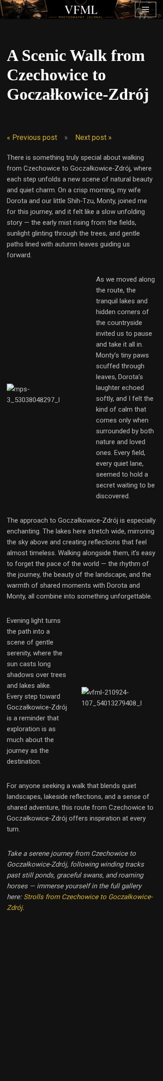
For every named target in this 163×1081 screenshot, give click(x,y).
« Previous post (32, 137)
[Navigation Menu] (145, 9)
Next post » (93, 137)
